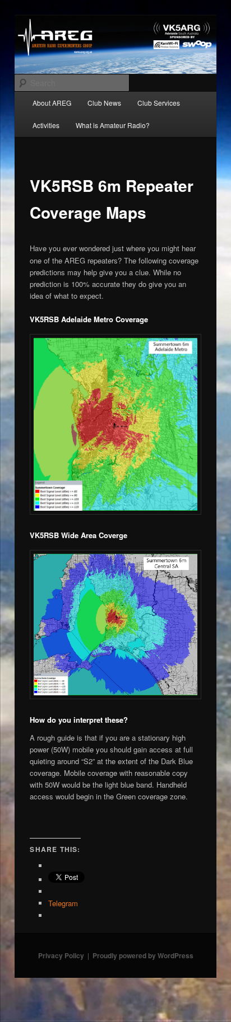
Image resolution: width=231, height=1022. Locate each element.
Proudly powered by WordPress (143, 955)
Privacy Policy (61, 955)
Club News (104, 102)
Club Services (158, 102)
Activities (46, 125)
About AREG (52, 102)
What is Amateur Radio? (113, 125)
